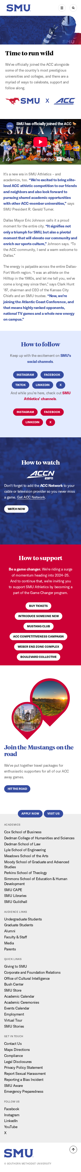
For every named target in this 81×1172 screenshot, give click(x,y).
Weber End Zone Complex (38, 647)
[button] (73, 1149)
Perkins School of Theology (25, 872)
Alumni (9, 931)
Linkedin (43, 385)
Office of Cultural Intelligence (27, 978)
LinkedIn (11, 1120)
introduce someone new (38, 616)
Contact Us (13, 1043)
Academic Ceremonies (21, 1002)
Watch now (16, 509)
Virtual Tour (13, 1020)
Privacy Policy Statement (23, 1067)
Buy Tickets (38, 606)
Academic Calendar (19, 996)
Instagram (25, 375)
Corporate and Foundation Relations (32, 972)
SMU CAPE (13, 889)
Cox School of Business (23, 832)
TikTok (20, 385)
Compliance (13, 1055)
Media (9, 943)
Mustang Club (38, 626)
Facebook (11, 1108)
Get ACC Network (31, 497)
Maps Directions (17, 1049)
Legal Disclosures (18, 1061)
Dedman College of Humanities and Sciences (39, 838)
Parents (10, 949)
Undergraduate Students (23, 919)
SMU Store (12, 990)
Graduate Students (18, 925)
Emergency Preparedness (23, 1091)
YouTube (10, 1126)
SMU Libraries (15, 895)
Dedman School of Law (22, 844)
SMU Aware (13, 1085)
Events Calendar (16, 1008)
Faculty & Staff (15, 937)
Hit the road (17, 789)
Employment (14, 1014)
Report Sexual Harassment (25, 1073)
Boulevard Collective (38, 657)
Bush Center (13, 984)
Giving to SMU (15, 966)
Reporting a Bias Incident (23, 1079)
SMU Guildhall (15, 901)
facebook (52, 375)
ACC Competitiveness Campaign (38, 636)
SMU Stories (14, 1026)
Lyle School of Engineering (25, 849)
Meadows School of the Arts (26, 855)
